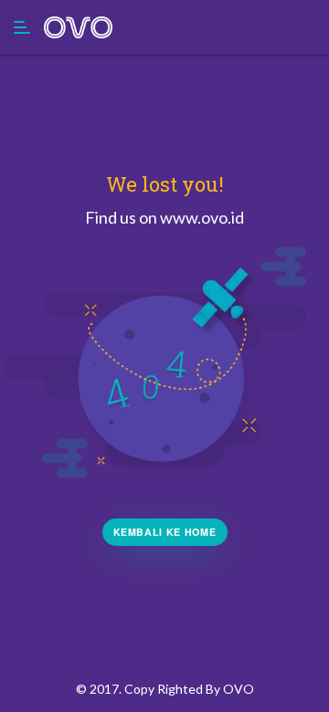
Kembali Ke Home (165, 532)
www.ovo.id (202, 217)
